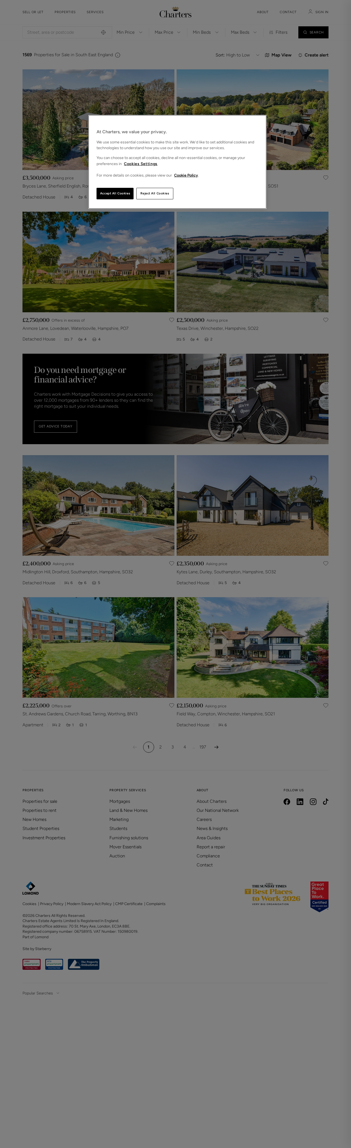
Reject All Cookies (154, 193)
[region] (177, 162)
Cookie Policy (186, 175)
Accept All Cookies (115, 193)
